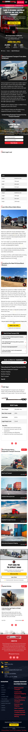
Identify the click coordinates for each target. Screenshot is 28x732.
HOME (2, 685)
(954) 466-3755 (14, 574)
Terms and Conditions (15, 730)
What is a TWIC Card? (6, 703)
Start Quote (14, 143)
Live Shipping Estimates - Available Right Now (14, 5)
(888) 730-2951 (20, 2)
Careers (3, 707)
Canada (3, 705)
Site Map (24, 730)
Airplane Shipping (5, 371)
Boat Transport (5, 376)
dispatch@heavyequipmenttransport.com (13, 669)
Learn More (14, 577)
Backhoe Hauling (5, 374)
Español (3, 710)
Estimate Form (4, 696)
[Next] (16, 443)
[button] (14, 337)
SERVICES (3, 692)
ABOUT (2, 687)
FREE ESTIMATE (14, 724)
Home (4, 51)
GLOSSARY (3, 690)
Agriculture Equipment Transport (9, 369)
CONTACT (3, 694)
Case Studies (4, 698)
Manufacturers (5, 701)
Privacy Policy (5, 730)
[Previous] (12, 443)
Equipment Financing (14, 654)
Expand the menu (26, 2)
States (8, 51)
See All (23, 449)
